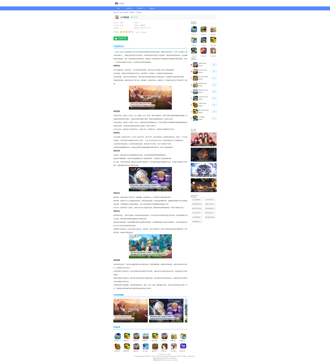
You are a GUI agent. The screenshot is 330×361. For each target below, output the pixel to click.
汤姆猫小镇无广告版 (203, 90)
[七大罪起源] (130, 322)
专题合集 (152, 8)
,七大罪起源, (143, 32)
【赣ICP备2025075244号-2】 (159, 360)
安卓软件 (140, 8)
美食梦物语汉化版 (202, 83)
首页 (118, 8)
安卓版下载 (122, 38)
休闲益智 (131, 12)
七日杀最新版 (201, 117)
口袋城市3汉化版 (202, 63)
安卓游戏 (129, 8)
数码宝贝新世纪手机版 (203, 110)
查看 (214, 64)
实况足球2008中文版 (203, 96)
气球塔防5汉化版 (202, 103)
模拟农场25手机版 (202, 70)
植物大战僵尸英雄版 (203, 76)
